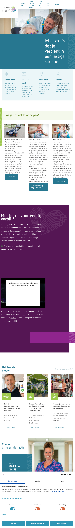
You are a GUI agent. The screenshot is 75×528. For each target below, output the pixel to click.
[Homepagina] (9, 9)
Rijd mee (12, 177)
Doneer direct (22, 4)
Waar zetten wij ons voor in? (31, 4)
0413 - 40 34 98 (15, 468)
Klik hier (13, 318)
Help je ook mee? (40, 4)
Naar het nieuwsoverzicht (64, 369)
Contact (56, 4)
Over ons (48, 4)
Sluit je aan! (61, 181)
